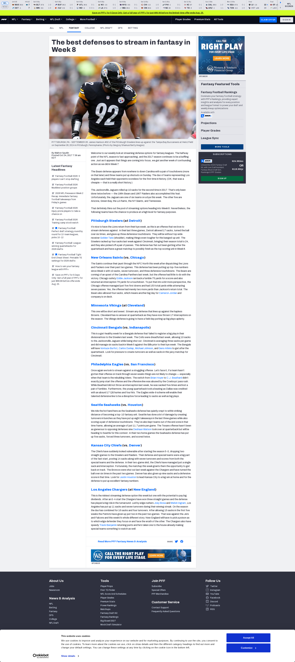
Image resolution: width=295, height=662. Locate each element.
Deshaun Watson (142, 429)
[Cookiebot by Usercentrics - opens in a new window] (40, 656)
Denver (135, 445)
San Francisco (142, 364)
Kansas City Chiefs (106, 445)
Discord (214, 601)
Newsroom (54, 590)
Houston (135, 404)
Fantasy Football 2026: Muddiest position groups (65, 186)
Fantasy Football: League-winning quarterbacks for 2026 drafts (67, 246)
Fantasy (75, 28)
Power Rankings (108, 605)
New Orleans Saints (107, 257)
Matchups (105, 609)
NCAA (5, 7)
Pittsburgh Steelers (107, 220)
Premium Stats (107, 601)
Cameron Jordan (168, 293)
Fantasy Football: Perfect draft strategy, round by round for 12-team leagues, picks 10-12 (67, 233)
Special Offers (159, 590)
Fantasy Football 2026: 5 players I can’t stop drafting (66, 177)
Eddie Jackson (124, 278)
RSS (212, 609)
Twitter (213, 586)
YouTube (214, 594)
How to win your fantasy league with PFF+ (65, 268)
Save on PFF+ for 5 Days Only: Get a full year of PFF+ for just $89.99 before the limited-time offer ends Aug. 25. (148, 13)
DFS (120, 28)
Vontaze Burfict (109, 348)
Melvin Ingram (178, 503)
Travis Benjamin (108, 525)
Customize (246, 648)
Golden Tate (107, 237)
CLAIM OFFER (268, 20)
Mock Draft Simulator (111, 624)
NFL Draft (106, 28)
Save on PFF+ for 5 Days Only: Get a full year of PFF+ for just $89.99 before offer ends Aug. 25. (67, 279)
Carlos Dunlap (126, 348)
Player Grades (107, 598)
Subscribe (157, 586)
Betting (133, 28)
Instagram (215, 590)
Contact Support (160, 607)
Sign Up (222, 178)
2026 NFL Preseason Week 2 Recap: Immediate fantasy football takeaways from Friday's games (67, 198)
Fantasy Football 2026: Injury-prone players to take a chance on (66, 211)
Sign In (287, 20)
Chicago (137, 257)
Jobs (51, 586)
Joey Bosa (160, 503)
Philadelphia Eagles (107, 364)
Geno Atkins (165, 348)
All (52, 28)
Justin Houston (128, 477)
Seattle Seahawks (105, 404)
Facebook (215, 598)
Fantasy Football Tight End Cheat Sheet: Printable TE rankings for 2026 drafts (67, 258)
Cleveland (135, 305)
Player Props (106, 586)
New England (144, 489)
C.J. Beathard (174, 377)
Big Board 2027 (108, 621)
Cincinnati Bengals (106, 327)
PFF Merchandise (160, 594)
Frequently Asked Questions (166, 611)
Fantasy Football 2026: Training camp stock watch (65, 221)
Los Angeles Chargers (109, 489)
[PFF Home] (4, 20)
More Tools (222, 147)
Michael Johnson (144, 348)
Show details (68, 656)
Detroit (134, 220)
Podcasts (215, 605)
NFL (5, 3)
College (90, 28)
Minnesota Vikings (106, 305)
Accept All (248, 637)
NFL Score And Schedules (113, 594)
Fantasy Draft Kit (109, 613)
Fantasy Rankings (109, 617)
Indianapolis (139, 327)
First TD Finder (107, 590)
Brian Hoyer (156, 377)
